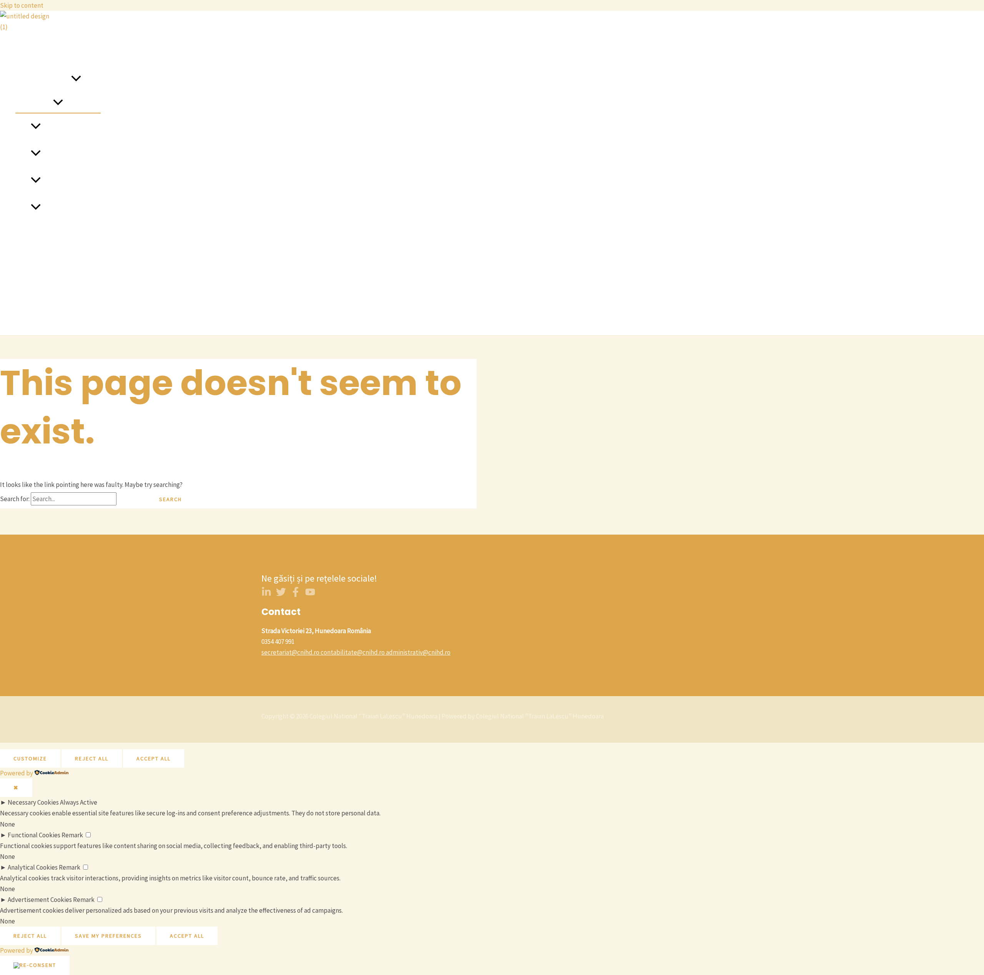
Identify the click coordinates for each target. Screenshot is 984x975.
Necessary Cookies (33, 802)
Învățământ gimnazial (71, 154)
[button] (76, 79)
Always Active (78, 802)
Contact (26, 234)
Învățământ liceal (65, 181)
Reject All (91, 758)
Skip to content (21, 5)
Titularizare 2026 (38, 288)
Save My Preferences (108, 935)
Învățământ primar (67, 127)
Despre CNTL (33, 52)
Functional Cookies (34, 835)
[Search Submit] (131, 499)
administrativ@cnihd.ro (418, 652)
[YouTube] (310, 594)
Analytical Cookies (33, 867)
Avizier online (33, 261)
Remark (72, 835)
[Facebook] (296, 594)
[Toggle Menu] (58, 103)
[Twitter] (281, 594)
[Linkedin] (266, 594)
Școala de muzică (65, 207)
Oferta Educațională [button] (43, 79)
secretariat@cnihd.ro (290, 652)
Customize (30, 758)
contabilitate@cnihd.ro (353, 652)
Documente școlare (42, 315)
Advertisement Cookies (40, 899)
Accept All (153, 758)
